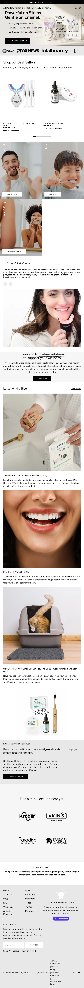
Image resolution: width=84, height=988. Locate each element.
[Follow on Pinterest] (74, 972)
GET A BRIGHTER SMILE (17, 41)
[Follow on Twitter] (63, 972)
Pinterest (29, 911)
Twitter (28, 907)
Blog (5, 898)
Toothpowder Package (53, 123)
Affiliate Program (7, 912)
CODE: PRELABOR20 (59, 2)
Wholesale (8, 907)
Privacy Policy (54, 968)
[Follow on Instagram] (68, 972)
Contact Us (30, 894)
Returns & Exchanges (55, 974)
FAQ (5, 903)
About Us (7, 894)
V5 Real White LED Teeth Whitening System (19, 124)
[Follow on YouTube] (79, 972)
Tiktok (28, 903)
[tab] (19, 62)
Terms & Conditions (55, 962)
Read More (76, 389)
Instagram (30, 898)
